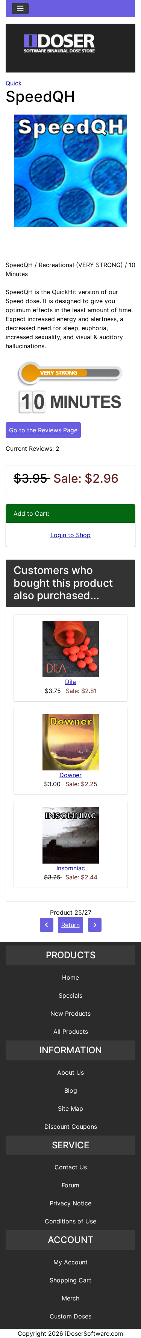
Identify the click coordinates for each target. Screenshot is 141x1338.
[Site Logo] (70, 49)
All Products (70, 1031)
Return (70, 925)
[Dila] (70, 648)
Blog (70, 1090)
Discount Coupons (70, 1126)
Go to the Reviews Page (43, 430)
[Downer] (70, 741)
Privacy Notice (70, 1203)
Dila (70, 682)
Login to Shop (70, 535)
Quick (14, 83)
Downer (70, 775)
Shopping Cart (70, 1280)
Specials (70, 995)
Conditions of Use (70, 1221)
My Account (70, 1262)
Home (70, 977)
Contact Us (71, 1167)
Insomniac (70, 868)
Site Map (70, 1108)
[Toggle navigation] (20, 8)
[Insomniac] (70, 834)
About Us (70, 1072)
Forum (70, 1185)
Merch (70, 1298)
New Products (70, 1013)
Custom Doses (70, 1316)
